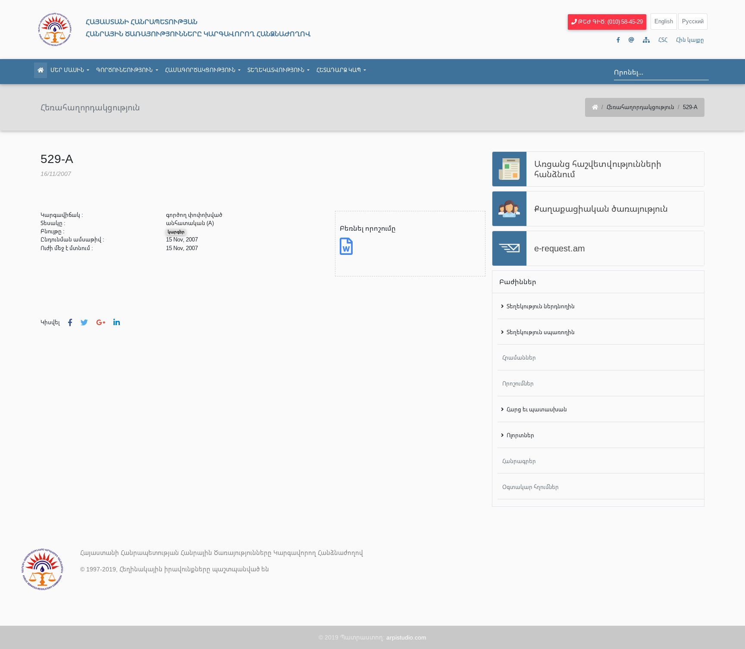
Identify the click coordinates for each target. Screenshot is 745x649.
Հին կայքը (690, 40)
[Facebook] (618, 39)
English (663, 21)
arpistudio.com (406, 637)
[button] (70, 322)
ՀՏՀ (662, 40)
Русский (693, 21)
